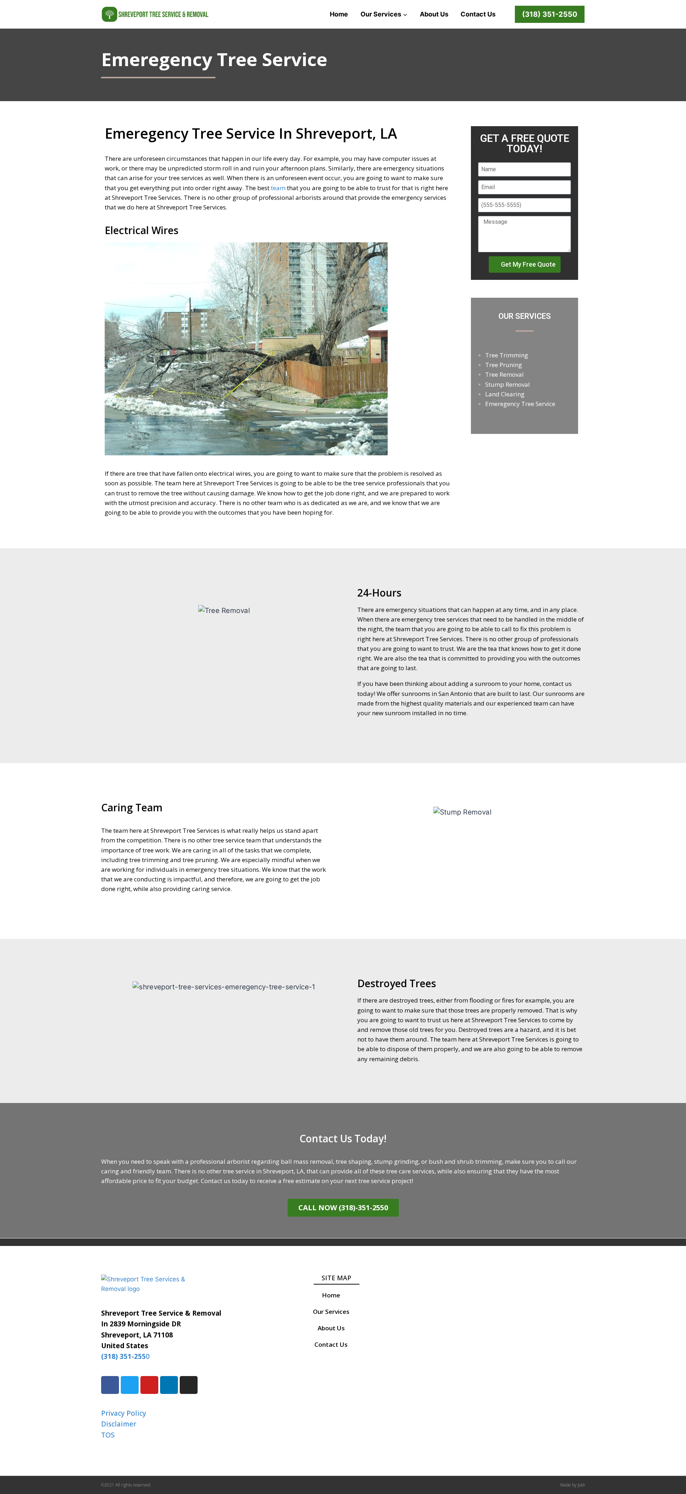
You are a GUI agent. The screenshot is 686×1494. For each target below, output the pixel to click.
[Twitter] (130, 1385)
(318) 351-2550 (549, 14)
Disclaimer (118, 1424)
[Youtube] (149, 1385)
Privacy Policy (123, 1413)
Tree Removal (504, 374)
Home (339, 14)
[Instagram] (189, 1385)
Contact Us (478, 14)
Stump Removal (507, 384)
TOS (108, 1435)
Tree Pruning (503, 365)
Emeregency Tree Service (520, 404)
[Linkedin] (169, 1385)
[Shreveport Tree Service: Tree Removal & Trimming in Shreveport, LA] (155, 14)
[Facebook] (110, 1385)
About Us (434, 14)
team (278, 188)
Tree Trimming (506, 355)
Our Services (331, 1311)
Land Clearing (505, 394)
